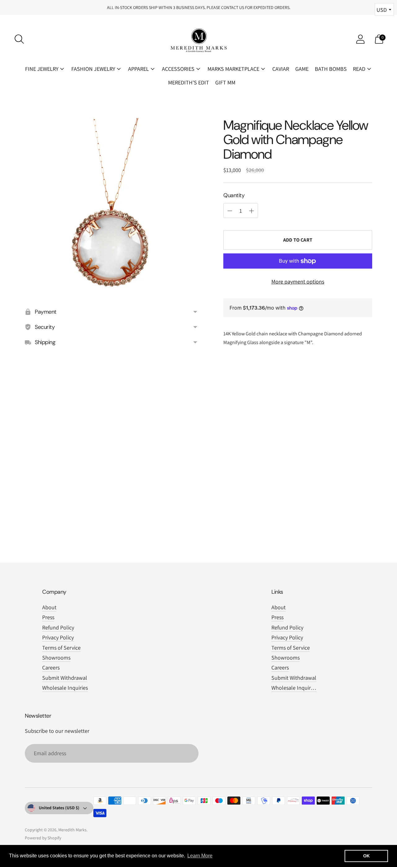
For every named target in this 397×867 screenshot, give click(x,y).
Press (48, 617)
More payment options (297, 281)
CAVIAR (280, 68)
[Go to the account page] (360, 39)
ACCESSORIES (178, 68)
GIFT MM (225, 82)
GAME (302, 68)
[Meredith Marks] (198, 39)
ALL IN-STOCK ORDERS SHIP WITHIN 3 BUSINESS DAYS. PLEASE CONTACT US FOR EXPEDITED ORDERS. (198, 7)
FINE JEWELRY (41, 68)
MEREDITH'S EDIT (188, 82)
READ (359, 68)
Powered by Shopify (43, 838)
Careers (51, 667)
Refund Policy (58, 627)
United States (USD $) (59, 807)
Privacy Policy (58, 637)
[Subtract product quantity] (251, 210)
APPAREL (138, 68)
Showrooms (56, 657)
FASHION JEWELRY (93, 68)
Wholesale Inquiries (65, 687)
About (49, 607)
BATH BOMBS (331, 68)
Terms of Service (61, 647)
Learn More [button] (199, 855)
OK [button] (366, 855)
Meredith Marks (72, 830)
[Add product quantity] (230, 210)
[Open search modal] (19, 39)
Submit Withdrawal (64, 677)
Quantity (233, 195)
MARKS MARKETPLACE (233, 68)
